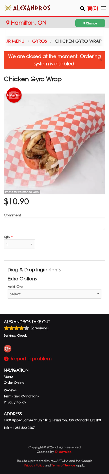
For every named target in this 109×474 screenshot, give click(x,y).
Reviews (10, 390)
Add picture (14, 95)
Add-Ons (15, 286)
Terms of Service (63, 465)
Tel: (19, 428)
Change (91, 23)
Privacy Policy (15, 402)
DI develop (63, 452)
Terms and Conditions (21, 396)
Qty (8, 236)
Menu (8, 376)
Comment (12, 215)
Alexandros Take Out (27, 321)
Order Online (14, 382)
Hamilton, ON (27, 22)
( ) (95, 8)
